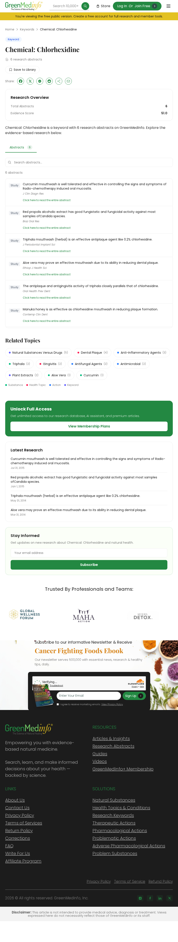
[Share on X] (30, 81)
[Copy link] (58, 81)
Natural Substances (113, 800)
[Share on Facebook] (20, 81)
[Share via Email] (68, 81)
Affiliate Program (23, 861)
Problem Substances (114, 853)
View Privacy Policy (112, 704)
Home (9, 29)
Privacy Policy (19, 815)
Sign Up (130, 696)
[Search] (85, 6)
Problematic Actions (114, 838)
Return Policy (19, 831)
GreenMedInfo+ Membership (122, 769)
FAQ (9, 846)
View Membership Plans (89, 426)
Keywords (27, 29)
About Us (15, 800)
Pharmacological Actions (119, 831)
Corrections (17, 838)
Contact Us (17, 808)
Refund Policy (160, 881)
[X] (169, 898)
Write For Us (17, 853)
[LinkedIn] (160, 898)
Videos (99, 761)
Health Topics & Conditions (121, 808)
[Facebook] (150, 898)
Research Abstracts (113, 746)
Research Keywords (113, 815)
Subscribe (89, 564)
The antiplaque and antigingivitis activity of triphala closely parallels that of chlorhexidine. (91, 286)
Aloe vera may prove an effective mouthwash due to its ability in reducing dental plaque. (90, 263)
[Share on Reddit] (49, 81)
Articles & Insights (111, 738)
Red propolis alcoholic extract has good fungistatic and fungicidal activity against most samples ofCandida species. (89, 214)
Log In (122, 5)
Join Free (142, 5)
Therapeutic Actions (113, 823)
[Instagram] (140, 898)
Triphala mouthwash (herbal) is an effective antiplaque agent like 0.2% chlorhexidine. (87, 239)
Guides (99, 754)
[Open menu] (168, 6)
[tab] (21, 148)
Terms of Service (129, 881)
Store (105, 5)
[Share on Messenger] (39, 81)
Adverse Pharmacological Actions (128, 846)
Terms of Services (23, 823)
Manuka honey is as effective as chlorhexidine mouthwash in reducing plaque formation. (90, 309)
